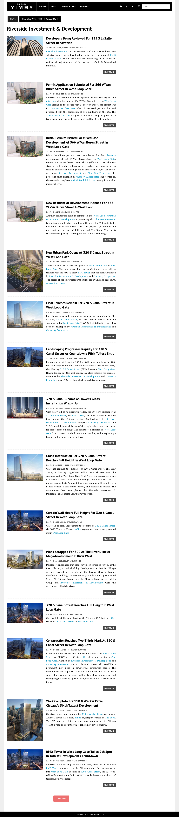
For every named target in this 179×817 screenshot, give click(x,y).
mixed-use (51, 101)
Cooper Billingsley (77, 48)
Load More (61, 798)
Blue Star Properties (99, 173)
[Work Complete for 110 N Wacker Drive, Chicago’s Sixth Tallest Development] (25, 739)
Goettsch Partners (55, 283)
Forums (84, 6)
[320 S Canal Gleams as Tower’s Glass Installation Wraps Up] (25, 416)
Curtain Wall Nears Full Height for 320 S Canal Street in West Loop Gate (80, 514)
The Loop (110, 717)
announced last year (63, 108)
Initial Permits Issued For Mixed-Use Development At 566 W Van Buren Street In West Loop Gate (77, 142)
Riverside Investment (70, 173)
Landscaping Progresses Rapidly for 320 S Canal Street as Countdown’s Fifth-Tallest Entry (80, 351)
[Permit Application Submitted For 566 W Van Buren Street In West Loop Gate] (25, 102)
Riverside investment (57, 51)
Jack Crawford (75, 262)
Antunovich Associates (58, 115)
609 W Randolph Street (83, 180)
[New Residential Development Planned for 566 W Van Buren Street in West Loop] (25, 220)
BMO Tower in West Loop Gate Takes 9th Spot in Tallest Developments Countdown (79, 753)
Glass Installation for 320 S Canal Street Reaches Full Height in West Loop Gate (76, 458)
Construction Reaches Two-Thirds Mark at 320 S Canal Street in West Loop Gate (80, 642)
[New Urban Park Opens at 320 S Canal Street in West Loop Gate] (25, 290)
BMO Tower (84, 272)
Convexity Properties (104, 276)
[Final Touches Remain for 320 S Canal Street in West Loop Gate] (25, 326)
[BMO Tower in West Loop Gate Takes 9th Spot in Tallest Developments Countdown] (25, 767)
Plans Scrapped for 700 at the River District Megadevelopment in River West (78, 554)
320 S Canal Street (98, 265)
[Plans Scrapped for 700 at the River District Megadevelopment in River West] (25, 566)
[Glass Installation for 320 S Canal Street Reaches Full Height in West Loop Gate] (25, 479)
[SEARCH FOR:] (156, 6)
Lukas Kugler (75, 561)
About (54, 6)
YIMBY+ (42, 6)
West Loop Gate (106, 158)
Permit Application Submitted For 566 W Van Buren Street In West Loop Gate (78, 86)
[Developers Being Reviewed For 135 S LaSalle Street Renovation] (25, 54)
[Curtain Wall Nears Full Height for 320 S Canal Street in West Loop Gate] (25, 529)
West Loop (99, 215)
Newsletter (69, 6)
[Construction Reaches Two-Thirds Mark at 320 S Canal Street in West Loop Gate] (25, 656)
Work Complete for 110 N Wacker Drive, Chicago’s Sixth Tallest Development (74, 703)
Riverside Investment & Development (68, 276)
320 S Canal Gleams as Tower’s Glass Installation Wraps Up (73, 401)
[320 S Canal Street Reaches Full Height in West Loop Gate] (25, 621)
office (78, 529)
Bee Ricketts (73, 212)
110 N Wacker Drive (92, 714)
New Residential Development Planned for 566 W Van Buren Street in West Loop (79, 205)
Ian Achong (78, 94)
